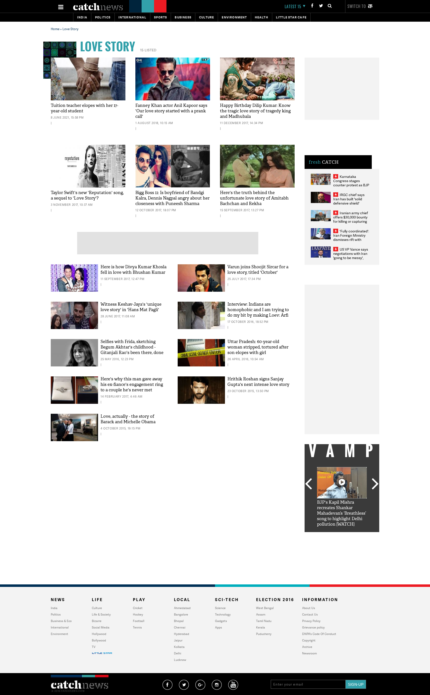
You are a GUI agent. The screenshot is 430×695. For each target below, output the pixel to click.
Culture (206, 17)
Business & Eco (61, 621)
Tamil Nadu (263, 621)
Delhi (177, 653)
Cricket (138, 608)
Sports (160, 17)
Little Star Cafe (291, 17)
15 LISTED (148, 50)
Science (220, 608)
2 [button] (334, 535)
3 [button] (341, 535)
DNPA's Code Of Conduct (319, 634)
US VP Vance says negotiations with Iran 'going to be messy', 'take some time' (350, 255)
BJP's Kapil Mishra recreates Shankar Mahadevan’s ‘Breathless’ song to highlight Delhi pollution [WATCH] (341, 513)
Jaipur (178, 640)
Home (55, 29)
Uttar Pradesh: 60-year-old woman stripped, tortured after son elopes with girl (257, 347)
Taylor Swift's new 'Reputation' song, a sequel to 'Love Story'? (87, 195)
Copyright (309, 640)
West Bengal (265, 608)
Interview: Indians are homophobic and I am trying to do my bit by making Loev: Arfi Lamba (258, 312)
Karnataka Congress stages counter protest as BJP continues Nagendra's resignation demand (351, 185)
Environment (234, 17)
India (82, 17)
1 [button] (326, 535)
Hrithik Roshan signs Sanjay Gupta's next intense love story (258, 381)
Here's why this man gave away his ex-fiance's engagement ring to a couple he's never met (132, 384)
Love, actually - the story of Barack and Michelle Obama (128, 419)
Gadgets (221, 621)
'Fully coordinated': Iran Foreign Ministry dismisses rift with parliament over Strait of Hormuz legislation (351, 239)
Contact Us (310, 614)
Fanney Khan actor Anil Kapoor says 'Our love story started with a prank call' (171, 111)
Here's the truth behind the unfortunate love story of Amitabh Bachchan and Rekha (254, 198)
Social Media (100, 627)
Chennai (179, 627)
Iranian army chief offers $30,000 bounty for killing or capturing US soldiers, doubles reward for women (350, 221)
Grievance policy (313, 627)
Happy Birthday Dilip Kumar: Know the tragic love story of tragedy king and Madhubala (255, 111)
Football (138, 621)
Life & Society (101, 614)
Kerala (260, 627)
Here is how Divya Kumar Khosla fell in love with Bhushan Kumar (133, 269)
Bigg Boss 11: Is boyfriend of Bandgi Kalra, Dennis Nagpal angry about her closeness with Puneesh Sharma (172, 198)
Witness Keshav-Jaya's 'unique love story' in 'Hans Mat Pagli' (131, 307)
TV (93, 647)
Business (183, 17)
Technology (223, 614)
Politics (103, 17)
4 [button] (349, 535)
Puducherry (263, 634)
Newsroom (309, 653)
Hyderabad (181, 634)
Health (261, 17)
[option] (342, 497)
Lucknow (180, 660)
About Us (308, 608)
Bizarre (97, 621)
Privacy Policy (311, 621)
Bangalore (181, 614)
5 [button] (356, 535)
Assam (260, 614)
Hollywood (99, 634)
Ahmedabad (182, 608)
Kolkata (179, 647)
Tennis (137, 627)
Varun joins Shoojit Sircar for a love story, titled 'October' (257, 269)
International (60, 627)
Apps (218, 627)
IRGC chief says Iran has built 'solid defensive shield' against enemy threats (351, 201)
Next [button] (375, 484)
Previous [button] (308, 484)
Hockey (138, 614)
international (132, 17)
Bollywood (99, 640)
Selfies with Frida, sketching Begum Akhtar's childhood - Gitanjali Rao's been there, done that (132, 350)
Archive (307, 647)
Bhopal (179, 621)
